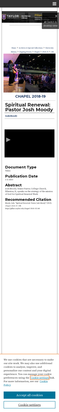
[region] (29, 383)
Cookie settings (40, 377)
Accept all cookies (29, 395)
